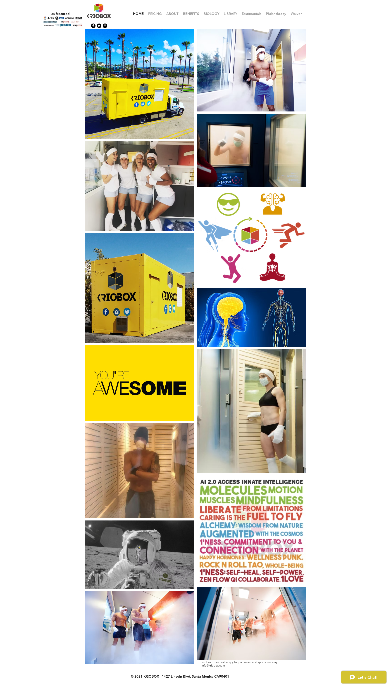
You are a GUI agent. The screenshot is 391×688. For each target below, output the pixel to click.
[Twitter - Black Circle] (99, 26)
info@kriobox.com (213, 665)
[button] (191, 14)
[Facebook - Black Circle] (93, 26)
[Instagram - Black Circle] (105, 26)
